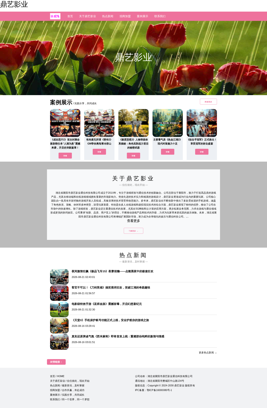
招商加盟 (125, 16)
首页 (70, 16)
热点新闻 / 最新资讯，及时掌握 (67, 385)
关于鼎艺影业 (87, 16)
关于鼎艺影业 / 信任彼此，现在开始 (69, 381)
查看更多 (133, 221)
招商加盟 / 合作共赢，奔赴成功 (67, 390)
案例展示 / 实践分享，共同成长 (67, 394)
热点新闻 (107, 16)
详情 (65, 156)
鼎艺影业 (14, 4)
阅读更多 (208, 102)
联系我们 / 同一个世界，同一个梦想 (69, 399)
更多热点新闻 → (208, 352)
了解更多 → (133, 231)
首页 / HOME (57, 376)
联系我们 (160, 16)
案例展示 (142, 16)
